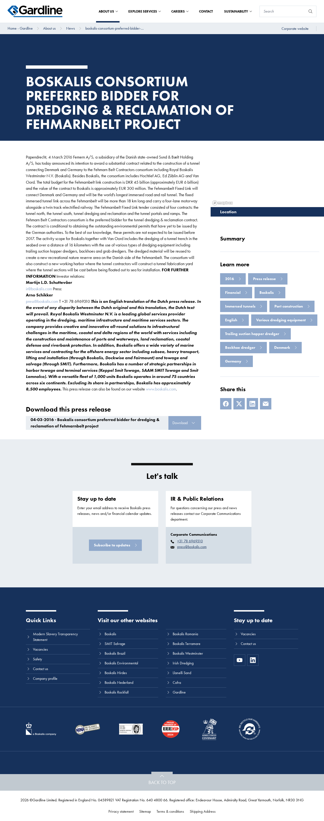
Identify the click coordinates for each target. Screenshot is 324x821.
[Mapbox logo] (222, 203)
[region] (267, 174)
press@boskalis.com (42, 301)
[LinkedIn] (252, 403)
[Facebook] (225, 403)
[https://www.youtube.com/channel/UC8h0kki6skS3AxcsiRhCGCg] (239, 660)
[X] (239, 403)
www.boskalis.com (161, 389)
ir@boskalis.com (39, 288)
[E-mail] (265, 403)
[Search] (310, 11)
